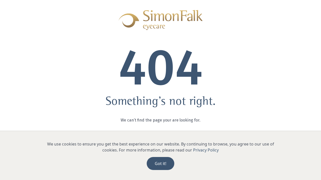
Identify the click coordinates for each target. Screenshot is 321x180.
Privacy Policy (206, 150)
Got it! (160, 163)
